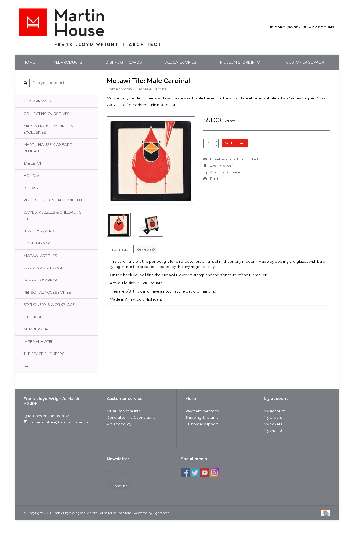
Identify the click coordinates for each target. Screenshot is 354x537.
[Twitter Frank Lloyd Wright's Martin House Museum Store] (195, 472)
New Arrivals (37, 101)
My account (321, 27)
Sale (28, 366)
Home (29, 62)
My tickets (273, 424)
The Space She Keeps (44, 353)
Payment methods (202, 411)
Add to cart (235, 143)
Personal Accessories (47, 292)
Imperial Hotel (38, 341)
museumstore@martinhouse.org (60, 422)
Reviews (145, 249)
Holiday (32, 175)
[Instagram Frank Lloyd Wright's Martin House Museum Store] (214, 472)
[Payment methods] (325, 512)
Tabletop (33, 163)
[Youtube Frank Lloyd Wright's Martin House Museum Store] (204, 472)
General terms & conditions (131, 417)
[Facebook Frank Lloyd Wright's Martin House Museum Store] (185, 472)
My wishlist (273, 430)
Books (31, 188)
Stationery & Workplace (49, 304)
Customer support (306, 62)
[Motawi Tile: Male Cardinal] (151, 160)
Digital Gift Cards (123, 62)
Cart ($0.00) (287, 27)
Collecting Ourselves (47, 113)
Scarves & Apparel (42, 280)
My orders (273, 417)
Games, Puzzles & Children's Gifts (53, 215)
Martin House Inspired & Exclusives (48, 128)
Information (120, 249)
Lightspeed (161, 513)
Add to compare (224, 172)
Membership (36, 329)
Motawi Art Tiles (40, 255)
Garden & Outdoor (44, 267)
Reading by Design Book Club (54, 200)
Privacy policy (119, 424)
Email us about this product (234, 159)
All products (68, 62)
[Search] (25, 83)
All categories (180, 62)
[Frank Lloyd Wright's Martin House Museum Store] (127, 27)
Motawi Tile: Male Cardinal (144, 89)
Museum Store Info (240, 62)
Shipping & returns (201, 417)
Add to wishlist (222, 166)
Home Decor (37, 243)
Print (213, 178)
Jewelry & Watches (43, 231)
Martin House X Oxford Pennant (48, 147)
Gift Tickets (35, 317)
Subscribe (119, 486)
